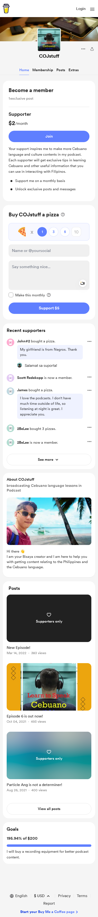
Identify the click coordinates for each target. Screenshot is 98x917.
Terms (82, 896)
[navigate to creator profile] (49, 40)
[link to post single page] (49, 625)
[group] (49, 151)
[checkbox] (27, 295)
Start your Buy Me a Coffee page (47, 912)
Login (81, 8)
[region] (49, 141)
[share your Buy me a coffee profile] (92, 49)
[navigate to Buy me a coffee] (6, 8)
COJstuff (49, 56)
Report (49, 903)
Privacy (64, 896)
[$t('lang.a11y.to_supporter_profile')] (19, 365)
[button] (92, 9)
